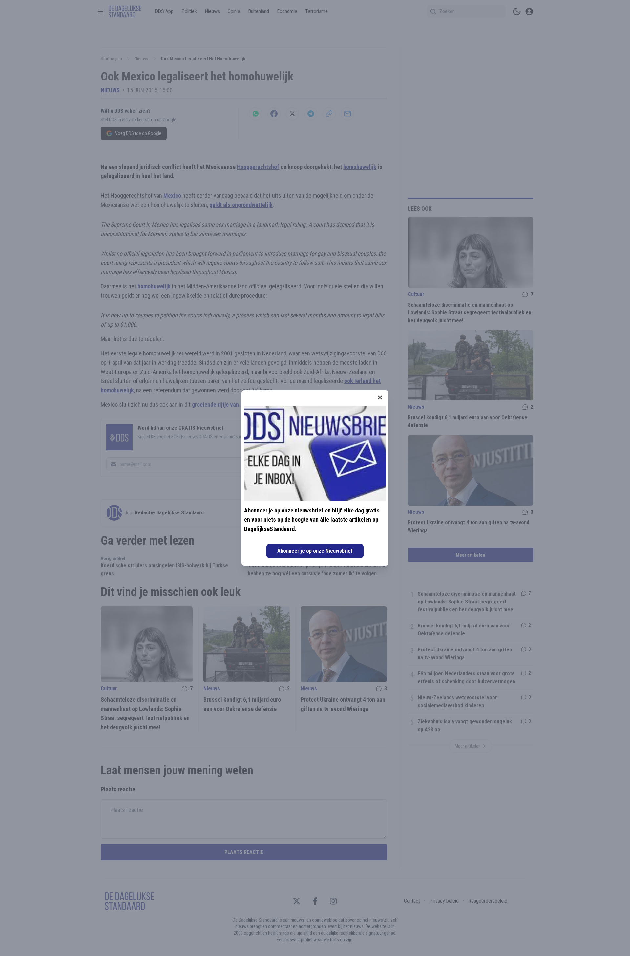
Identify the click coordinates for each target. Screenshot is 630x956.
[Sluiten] (380, 397)
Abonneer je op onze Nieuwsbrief (315, 551)
